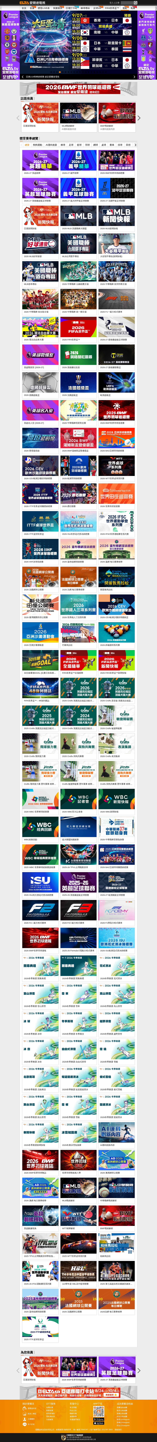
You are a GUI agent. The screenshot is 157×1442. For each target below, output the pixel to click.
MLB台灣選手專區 (70, 256)
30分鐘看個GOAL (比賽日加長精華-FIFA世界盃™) (47, 673)
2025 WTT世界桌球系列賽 (74, 1256)
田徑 (128, 145)
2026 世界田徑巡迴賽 (110, 506)
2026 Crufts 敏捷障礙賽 (111, 728)
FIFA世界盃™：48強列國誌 (36, 701)
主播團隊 (31, 1419)
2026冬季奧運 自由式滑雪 (74, 1062)
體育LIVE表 (44, 8)
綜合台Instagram (123, 1425)
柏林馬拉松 (105, 1256)
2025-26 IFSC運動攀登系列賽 (37, 1284)
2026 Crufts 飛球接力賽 (35, 756)
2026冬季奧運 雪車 (71, 1006)
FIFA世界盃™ (112, 8)
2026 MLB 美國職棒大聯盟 (74, 228)
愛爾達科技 (32, 1408)
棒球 (63, 145)
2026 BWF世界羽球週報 (35, 950)
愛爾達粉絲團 (122, 1407)
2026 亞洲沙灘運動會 (34, 645)
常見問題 (73, 1407)
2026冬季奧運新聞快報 (34, 1145)
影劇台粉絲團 (122, 1413)
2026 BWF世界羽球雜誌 (35, 1173)
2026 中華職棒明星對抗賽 (74, 423)
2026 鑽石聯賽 (69, 506)
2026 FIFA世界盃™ (71, 340)
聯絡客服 (73, 1413)
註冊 (117, 3)
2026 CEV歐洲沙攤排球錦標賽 (38, 478)
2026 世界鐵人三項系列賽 (74, 617)
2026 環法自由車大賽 (34, 340)
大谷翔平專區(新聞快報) (111, 256)
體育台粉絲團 (122, 1410)
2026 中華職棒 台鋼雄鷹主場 (75, 284)
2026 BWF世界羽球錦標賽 (112, 173)
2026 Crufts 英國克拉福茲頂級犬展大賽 (80, 701)
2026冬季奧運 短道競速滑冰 (75, 1089)
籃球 (79, 145)
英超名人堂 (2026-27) (34, 423)
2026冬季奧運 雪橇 (109, 1062)
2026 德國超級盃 (32, 395)
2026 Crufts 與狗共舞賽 (73, 756)
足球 (71, 145)
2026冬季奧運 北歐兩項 (35, 1089)
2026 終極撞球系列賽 (110, 645)
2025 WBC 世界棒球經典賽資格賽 (39, 867)
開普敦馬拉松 (106, 589)
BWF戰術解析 (106, 126)
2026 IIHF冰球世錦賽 (33, 562)
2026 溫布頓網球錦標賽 (73, 562)
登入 (112, 3)
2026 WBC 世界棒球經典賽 (36, 812)
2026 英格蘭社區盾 (71, 367)
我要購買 (57, 8)
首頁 (24, 8)
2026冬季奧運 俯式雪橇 (111, 1089)
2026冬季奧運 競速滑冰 (111, 1117)
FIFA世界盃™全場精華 (72, 673)
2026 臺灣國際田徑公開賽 (36, 617)
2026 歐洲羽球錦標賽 (72, 478)
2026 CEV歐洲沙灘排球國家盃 (114, 617)
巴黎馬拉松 (67, 645)
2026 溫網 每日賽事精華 (111, 562)
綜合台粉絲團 (122, 1416)
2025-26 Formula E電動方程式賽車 (78, 950)
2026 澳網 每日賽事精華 (35, 1200)
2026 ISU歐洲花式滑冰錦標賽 (113, 950)
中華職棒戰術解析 (108, 1200)
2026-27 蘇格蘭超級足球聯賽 (113, 340)
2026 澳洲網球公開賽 (110, 1173)
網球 (95, 145)
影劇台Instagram (123, 1422)
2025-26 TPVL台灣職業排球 (75, 867)
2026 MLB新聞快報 (109, 228)
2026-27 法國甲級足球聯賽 (112, 201)
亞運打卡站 (71, 8)
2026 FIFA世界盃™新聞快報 (113, 673)
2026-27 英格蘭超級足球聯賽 (37, 201)
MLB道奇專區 (30, 284)
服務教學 (73, 1416)
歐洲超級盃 (105, 395)
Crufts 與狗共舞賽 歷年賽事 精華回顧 (117, 784)
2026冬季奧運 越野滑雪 (111, 1034)
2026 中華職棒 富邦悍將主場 (113, 284)
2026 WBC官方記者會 (72, 812)
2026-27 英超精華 (32, 173)
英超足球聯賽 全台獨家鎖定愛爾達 (42, 77)
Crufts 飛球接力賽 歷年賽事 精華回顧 (41, 784)
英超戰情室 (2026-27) (34, 367)
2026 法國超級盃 (70, 395)
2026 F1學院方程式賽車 (111, 923)
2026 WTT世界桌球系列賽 (112, 478)
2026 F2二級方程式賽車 (35, 923)
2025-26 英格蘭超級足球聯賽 (75, 895)
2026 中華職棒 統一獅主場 (74, 312)
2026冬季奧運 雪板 (71, 1117)
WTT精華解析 (68, 1228)
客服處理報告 (75, 1419)
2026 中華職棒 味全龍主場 (36, 312)
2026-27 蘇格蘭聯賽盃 (110, 367)
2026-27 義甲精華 (70, 173)
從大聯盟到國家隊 (70, 839)
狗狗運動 (37, 145)
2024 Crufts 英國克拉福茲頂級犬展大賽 (80, 728)
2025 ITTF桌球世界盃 (34, 1339)
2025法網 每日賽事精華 (111, 1312)
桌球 (103, 145)
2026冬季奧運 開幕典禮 (35, 978)
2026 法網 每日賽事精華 (73, 589)
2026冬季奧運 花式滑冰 (111, 978)
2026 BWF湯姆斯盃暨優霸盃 (75, 451)
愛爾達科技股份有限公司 (44, 1429)
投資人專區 (32, 1414)
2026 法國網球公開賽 (34, 589)
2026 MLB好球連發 (33, 256)
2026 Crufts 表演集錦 (110, 756)
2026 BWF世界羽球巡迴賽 (112, 423)
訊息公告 (73, 1410)
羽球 (87, 145)
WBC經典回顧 (30, 839)
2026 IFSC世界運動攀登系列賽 (114, 534)
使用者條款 (50, 1413)
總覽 (27, 145)
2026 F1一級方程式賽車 (111, 312)
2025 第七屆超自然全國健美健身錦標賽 (118, 1284)
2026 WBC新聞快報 (109, 812)
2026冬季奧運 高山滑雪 (111, 1006)
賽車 (112, 145)
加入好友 (31, 1424)
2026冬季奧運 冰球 (33, 1034)
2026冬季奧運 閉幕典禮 (73, 978)
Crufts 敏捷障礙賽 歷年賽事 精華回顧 (79, 784)
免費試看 (49, 1407)
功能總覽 (49, 1419)
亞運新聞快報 (29, 126)
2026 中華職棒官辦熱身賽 (112, 839)
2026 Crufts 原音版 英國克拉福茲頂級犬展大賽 (121, 701)
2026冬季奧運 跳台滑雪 (35, 1117)
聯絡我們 (118, 1429)
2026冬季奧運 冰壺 (33, 1062)
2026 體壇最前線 (32, 451)
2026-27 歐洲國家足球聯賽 (112, 895)
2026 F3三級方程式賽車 (73, 923)
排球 (120, 145)
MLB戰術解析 (68, 126)
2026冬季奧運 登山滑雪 (35, 1006)
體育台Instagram (123, 1419)
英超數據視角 (30, 1228)
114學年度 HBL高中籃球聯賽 (75, 1284)
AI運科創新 (51, 145)
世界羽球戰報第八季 (71, 1173)
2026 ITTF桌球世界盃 (34, 534)
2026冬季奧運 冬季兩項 (73, 1034)
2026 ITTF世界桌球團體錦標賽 (38, 506)
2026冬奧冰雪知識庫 (71, 1145)
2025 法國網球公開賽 (72, 1312)
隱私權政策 (50, 1416)
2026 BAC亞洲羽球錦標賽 (112, 451)
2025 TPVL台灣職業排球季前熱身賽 (40, 1256)
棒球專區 (85, 8)
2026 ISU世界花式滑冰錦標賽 (75, 534)
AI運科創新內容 (107, 1145)
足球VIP (97, 8)
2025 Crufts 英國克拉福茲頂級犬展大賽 (42, 728)
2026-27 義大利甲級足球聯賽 (75, 201)
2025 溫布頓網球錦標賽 (35, 1312)
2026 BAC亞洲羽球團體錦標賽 (114, 867)
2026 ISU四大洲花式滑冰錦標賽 (38, 895)
